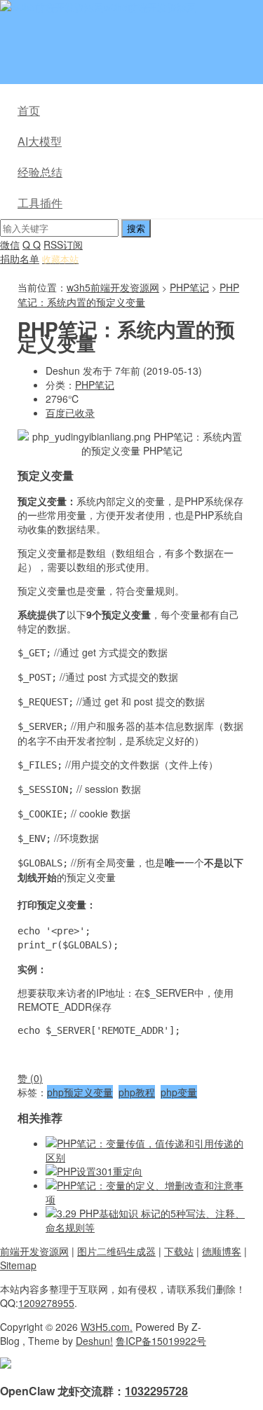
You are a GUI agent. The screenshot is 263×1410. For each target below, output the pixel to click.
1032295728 (156, 1391)
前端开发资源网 (34, 1251)
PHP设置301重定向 (99, 1171)
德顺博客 (221, 1251)
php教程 (137, 1092)
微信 (10, 244)
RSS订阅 (63, 244)
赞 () (30, 1078)
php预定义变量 (80, 1092)
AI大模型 (40, 141)
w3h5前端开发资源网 (150, 7)
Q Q (31, 244)
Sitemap (18, 1265)
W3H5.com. (107, 1327)
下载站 (179, 1251)
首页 (29, 110)
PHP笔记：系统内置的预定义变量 (128, 294)
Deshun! (94, 1341)
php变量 (179, 1092)
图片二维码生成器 (116, 1251)
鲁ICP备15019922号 (161, 1341)
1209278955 (46, 1303)
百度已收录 (70, 413)
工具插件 (40, 203)
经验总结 (40, 172)
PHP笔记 (189, 287)
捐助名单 (19, 258)
